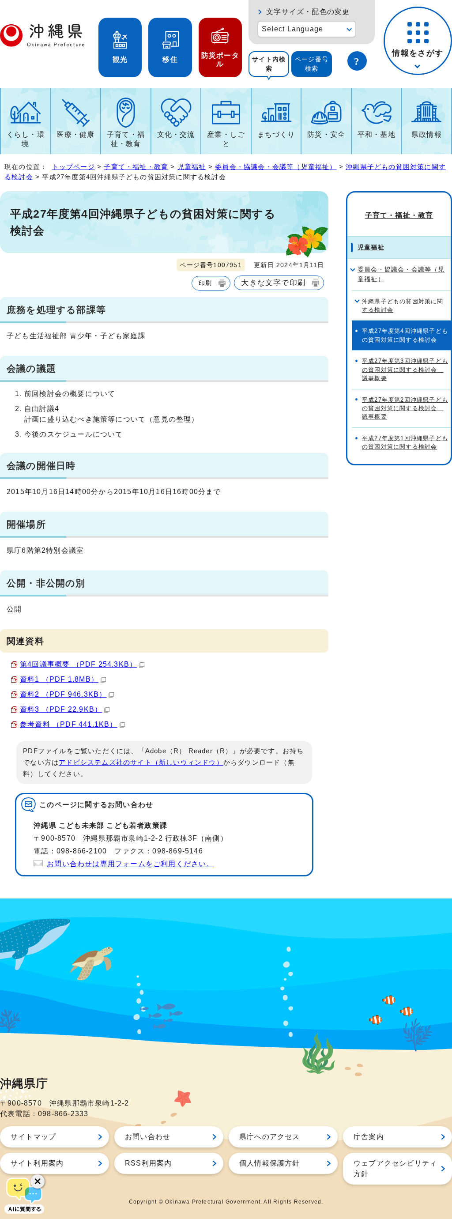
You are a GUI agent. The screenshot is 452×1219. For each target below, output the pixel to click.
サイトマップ (33, 1136)
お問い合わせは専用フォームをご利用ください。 (130, 864)
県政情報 (426, 134)
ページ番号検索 (311, 64)
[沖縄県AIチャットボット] (24, 1195)
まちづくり (276, 134)
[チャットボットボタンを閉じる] (37, 1181)
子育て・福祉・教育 (126, 139)
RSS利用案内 (148, 1163)
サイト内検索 (269, 64)
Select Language (292, 29)
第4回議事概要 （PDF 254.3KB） (78, 664)
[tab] (269, 64)
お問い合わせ (147, 1136)
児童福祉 (191, 166)
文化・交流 (176, 134)
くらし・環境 (26, 139)
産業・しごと (226, 139)
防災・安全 (326, 134)
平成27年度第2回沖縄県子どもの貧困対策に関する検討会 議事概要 (405, 408)
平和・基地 (377, 134)
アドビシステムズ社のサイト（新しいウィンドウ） (141, 762)
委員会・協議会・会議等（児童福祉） (275, 166)
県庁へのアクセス (269, 1136)
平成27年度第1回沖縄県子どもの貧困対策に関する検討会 (405, 442)
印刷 (205, 283)
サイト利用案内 (37, 1163)
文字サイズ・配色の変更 (308, 11)
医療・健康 (75, 134)
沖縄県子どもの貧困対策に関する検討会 (403, 305)
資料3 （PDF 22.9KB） (61, 709)
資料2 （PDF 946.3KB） (63, 694)
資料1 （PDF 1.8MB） (59, 679)
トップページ (73, 166)
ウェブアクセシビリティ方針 (395, 1168)
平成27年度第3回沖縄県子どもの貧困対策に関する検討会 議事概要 (405, 369)
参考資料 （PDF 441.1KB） (68, 724)
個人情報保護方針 (269, 1163)
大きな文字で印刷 (273, 282)
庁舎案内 (369, 1136)
